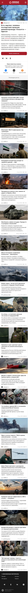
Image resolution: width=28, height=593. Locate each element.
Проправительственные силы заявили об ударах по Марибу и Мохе (13, 192)
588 (26, 416)
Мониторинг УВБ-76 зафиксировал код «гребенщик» (12, 130)
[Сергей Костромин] (2, 110)
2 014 (25, 202)
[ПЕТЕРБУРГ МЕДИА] (2, 295)
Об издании (4, 578)
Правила (17, 578)
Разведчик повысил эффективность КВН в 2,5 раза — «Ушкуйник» (13, 497)
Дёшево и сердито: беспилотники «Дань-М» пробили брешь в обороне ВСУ (13, 376)
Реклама (3, 576)
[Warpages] (2, 356)
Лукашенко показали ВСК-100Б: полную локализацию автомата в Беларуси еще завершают (12, 99)
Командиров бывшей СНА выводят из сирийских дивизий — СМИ (12, 161)
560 (26, 569)
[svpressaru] (2, 416)
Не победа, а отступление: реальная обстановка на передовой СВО (11, 315)
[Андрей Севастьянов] (2, 264)
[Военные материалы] (14, 2)
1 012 (25, 264)
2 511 (25, 141)
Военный (7, 38)
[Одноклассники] (11, 584)
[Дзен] (23, 584)
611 (26, 387)
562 (26, 539)
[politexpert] (2, 23)
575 (26, 446)
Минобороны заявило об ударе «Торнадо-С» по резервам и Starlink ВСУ (14, 222)
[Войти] (25, 2)
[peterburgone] (2, 387)
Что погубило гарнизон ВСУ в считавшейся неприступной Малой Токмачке (13, 407)
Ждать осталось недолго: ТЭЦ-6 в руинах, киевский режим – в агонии (13, 436)
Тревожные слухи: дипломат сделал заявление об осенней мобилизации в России (12, 346)
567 (26, 508)
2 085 (25, 172)
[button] (2, 58)
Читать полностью (14, 53)
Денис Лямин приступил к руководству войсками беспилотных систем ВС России (13, 466)
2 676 (25, 110)
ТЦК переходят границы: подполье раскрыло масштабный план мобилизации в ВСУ (13, 559)
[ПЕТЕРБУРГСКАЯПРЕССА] (2, 539)
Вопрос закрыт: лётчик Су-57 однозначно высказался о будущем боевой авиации (13, 284)
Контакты (17, 576)
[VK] (17, 584)
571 (26, 477)
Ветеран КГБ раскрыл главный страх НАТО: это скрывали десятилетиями (13, 528)
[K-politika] (2, 325)
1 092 (25, 233)
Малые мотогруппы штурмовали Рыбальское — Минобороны (10, 253)
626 (26, 356)
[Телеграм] (4, 584)
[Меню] (2, 2)
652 (26, 325)
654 (26, 294)
